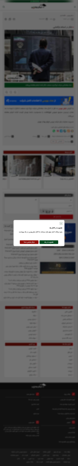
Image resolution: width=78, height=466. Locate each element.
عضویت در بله (49, 242)
